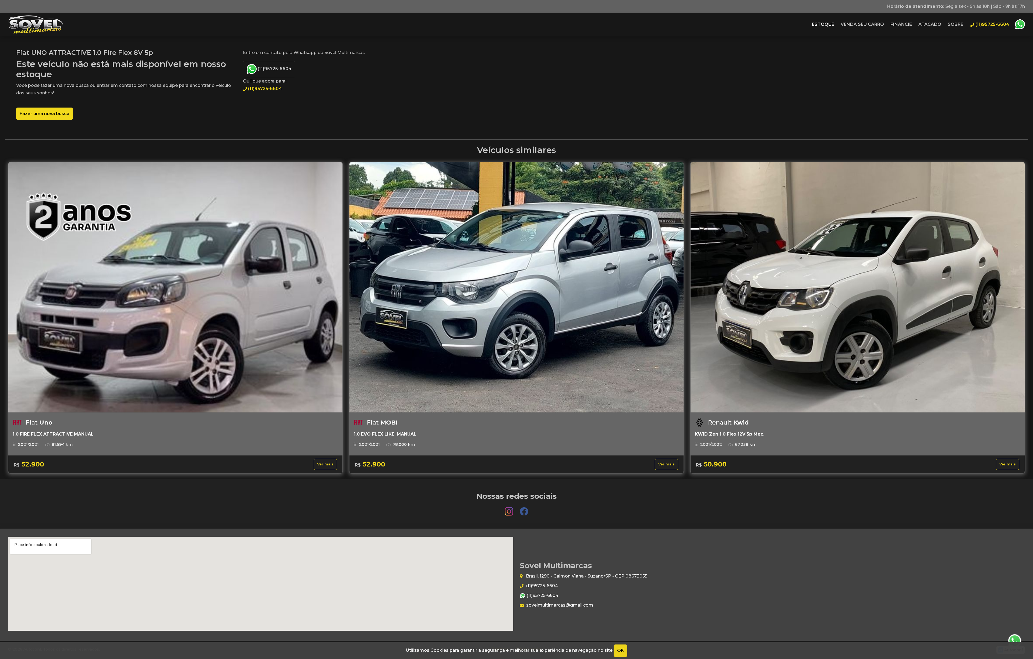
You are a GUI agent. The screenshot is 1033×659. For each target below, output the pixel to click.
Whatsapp (1020, 24)
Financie (901, 24)
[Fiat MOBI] (516, 287)
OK (620, 650)
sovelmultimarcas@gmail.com (559, 605)
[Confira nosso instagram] (509, 508)
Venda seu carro (862, 24)
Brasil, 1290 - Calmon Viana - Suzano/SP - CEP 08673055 (586, 576)
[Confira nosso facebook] (524, 508)
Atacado (929, 24)
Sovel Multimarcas (35, 24)
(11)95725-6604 (274, 68)
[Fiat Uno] (175, 287)
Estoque (823, 24)
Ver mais (325, 464)
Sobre (955, 24)
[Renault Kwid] (858, 287)
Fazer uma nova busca (44, 113)
